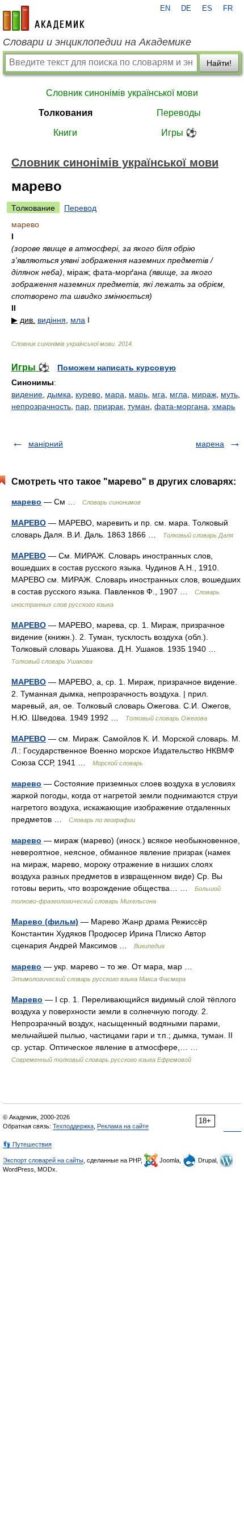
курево (87, 394)
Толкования (65, 113)
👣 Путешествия (27, 1144)
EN (165, 9)
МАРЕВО (28, 522)
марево (26, 501)
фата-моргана (181, 406)
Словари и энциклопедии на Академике (97, 42)
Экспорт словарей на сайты (43, 1160)
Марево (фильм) (44, 921)
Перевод (80, 208)
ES (207, 9)
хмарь (223, 406)
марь (138, 394)
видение (27, 394)
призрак (108, 406)
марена (210, 443)
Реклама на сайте (123, 1126)
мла (77, 319)
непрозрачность (41, 406)
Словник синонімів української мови (122, 93)
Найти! (219, 63)
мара (114, 394)
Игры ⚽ (179, 133)
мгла (178, 394)
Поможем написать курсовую (116, 367)
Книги (65, 133)
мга (158, 394)
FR (228, 9)
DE (186, 9)
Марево (27, 999)
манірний (45, 443)
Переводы (179, 113)
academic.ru (44, 18)
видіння (51, 319)
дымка (59, 394)
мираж (204, 394)
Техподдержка (73, 1126)
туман (139, 406)
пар (82, 406)
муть (229, 394)
